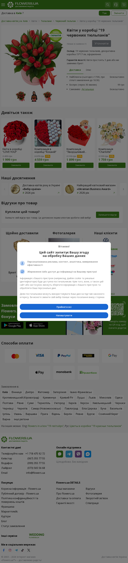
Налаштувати (64, 315)
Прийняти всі (64, 306)
